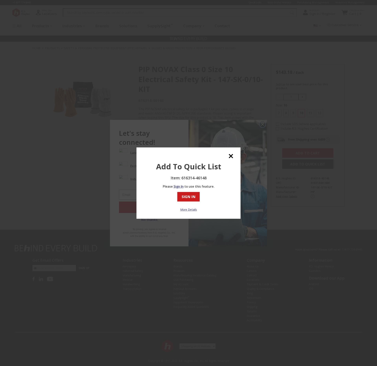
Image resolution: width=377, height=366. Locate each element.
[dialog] (188, 183)
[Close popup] (231, 156)
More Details (188, 210)
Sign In (179, 186)
